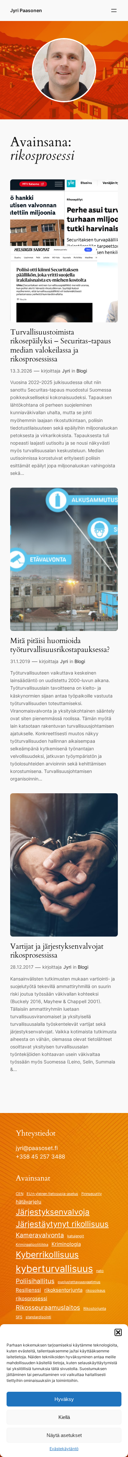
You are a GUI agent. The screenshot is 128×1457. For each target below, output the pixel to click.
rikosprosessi (31, 1298)
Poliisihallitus (35, 1281)
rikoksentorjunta (63, 1290)
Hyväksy (64, 1399)
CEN (19, 1194)
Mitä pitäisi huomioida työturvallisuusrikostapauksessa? (60, 645)
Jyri (66, 371)
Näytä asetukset (64, 1435)
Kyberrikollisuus (47, 1254)
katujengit (75, 1236)
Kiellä (64, 1417)
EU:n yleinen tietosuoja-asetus (52, 1194)
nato (100, 1271)
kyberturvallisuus (54, 1268)
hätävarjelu (28, 1202)
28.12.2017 (21, 967)
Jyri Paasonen (26, 10)
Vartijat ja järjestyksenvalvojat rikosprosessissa (56, 951)
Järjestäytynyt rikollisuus (62, 1224)
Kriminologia (66, 1244)
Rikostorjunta (94, 1308)
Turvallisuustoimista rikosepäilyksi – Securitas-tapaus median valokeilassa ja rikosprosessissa (60, 345)
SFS (19, 1317)
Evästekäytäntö (64, 1448)
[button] (118, 1332)
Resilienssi (28, 1290)
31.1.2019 (20, 661)
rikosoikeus (95, 1290)
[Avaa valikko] (114, 10)
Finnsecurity (91, 1194)
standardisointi (38, 1317)
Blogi (81, 371)
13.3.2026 (21, 371)
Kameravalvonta (40, 1235)
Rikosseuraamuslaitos (48, 1307)
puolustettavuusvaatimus (79, 1282)
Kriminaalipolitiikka (32, 1245)
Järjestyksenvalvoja (53, 1212)
